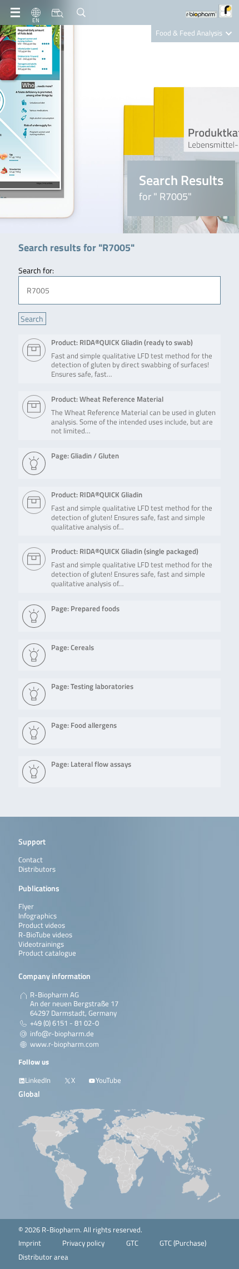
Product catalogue (47, 953)
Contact (30, 860)
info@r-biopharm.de (62, 1034)
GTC (132, 1243)
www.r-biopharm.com (64, 1045)
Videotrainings (41, 944)
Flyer (26, 906)
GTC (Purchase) (183, 1243)
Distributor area (43, 1257)
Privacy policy (83, 1243)
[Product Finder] (57, 13)
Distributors (37, 869)
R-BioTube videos (45, 935)
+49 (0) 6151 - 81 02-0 (64, 1023)
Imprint (29, 1243)
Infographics (37, 916)
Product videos (41, 925)
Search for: (36, 270)
